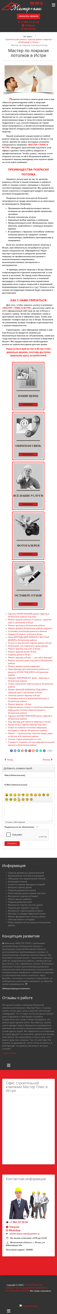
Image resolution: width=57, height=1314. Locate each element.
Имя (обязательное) (15, 775)
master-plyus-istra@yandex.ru (25, 1233)
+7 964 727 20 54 (30, 22)
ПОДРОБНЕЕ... (28, 404)
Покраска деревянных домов (22, 890)
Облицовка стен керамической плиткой (26, 878)
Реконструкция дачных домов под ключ (27, 893)
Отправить (12, 843)
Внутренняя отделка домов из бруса (25, 911)
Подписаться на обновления (19, 827)
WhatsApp (30, 29)
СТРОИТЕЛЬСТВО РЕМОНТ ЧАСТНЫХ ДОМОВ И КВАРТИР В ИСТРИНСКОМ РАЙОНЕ (26, 1288)
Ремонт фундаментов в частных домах (26, 916)
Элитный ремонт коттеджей (21, 919)
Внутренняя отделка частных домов (25, 905)
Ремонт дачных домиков (19, 899)
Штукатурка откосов (17, 881)
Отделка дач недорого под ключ (23, 908)
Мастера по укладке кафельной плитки (27, 913)
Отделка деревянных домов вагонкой (26, 873)
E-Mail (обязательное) (16, 785)
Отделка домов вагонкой (20, 902)
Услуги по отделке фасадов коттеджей (26, 884)
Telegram (30, 25)
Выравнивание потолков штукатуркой (26, 876)
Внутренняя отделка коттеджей (23, 896)
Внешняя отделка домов (20, 887)
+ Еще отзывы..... (10, 1053)
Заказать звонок (28, 16)
